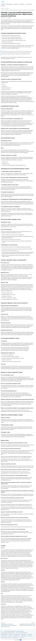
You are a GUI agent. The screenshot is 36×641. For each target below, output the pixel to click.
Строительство (21, 637)
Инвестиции (30, 635)
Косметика (3, 5)
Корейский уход (15, 637)
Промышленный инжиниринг (6, 637)
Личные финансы (24, 635)
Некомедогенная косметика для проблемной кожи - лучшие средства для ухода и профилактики (9, 624)
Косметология (15, 4)
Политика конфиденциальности (21, 632)
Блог (1, 631)
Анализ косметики (29, 4)
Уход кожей (3, 4)
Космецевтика (22, 4)
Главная (2, 8)
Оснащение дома (9, 4)
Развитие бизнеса (16, 635)
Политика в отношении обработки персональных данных (14, 631)
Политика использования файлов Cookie (8, 632)
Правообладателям (4, 634)
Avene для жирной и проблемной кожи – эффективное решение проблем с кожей (27, 624)
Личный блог (7, 8)
